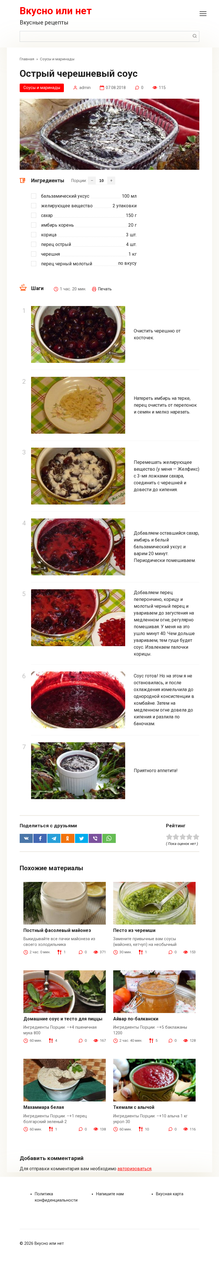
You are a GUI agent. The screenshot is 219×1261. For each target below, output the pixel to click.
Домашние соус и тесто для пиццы (62, 1019)
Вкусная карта (169, 1194)
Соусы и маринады (41, 87)
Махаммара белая (43, 1107)
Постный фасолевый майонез (57, 930)
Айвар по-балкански (135, 1019)
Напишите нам (110, 1194)
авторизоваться (134, 1168)
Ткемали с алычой (133, 1107)
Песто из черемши (134, 930)
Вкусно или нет (56, 11)
